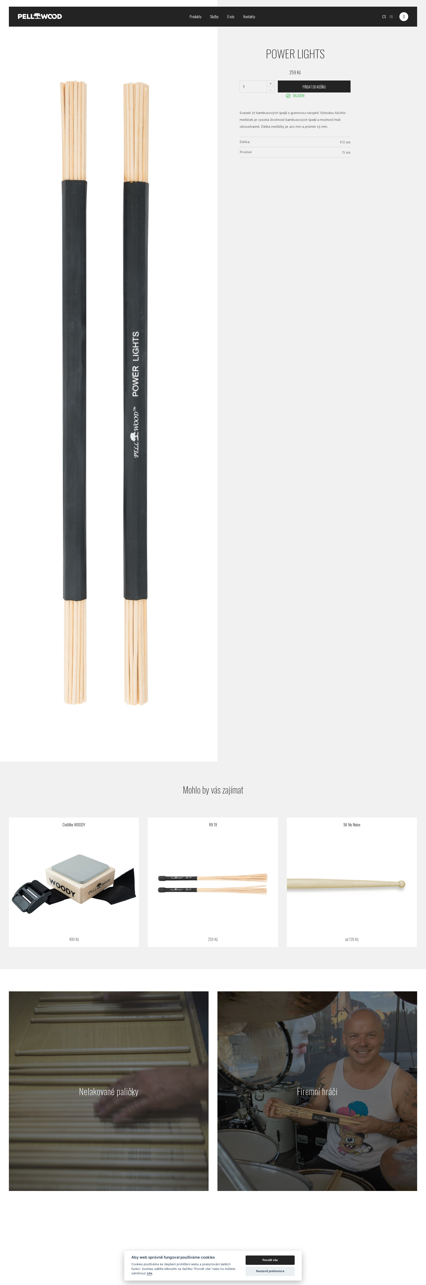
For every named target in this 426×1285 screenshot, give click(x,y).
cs (384, 16)
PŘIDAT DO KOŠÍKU (314, 87)
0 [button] (404, 16)
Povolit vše (270, 1260)
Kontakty (249, 16)
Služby (214, 16)
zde (149, 1273)
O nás (231, 16)
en (391, 16)
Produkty (195, 16)
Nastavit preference (270, 1271)
